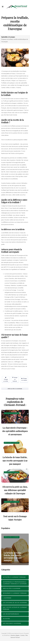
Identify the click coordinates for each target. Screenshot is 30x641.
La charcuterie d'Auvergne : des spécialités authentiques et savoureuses (15, 431)
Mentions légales (15, 635)
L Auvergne (7, 598)
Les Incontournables (11, 614)
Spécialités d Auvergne (15, 388)
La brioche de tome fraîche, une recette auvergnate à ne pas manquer (15, 460)
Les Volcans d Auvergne (12, 623)
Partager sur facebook (15, 379)
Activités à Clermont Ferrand (14, 577)
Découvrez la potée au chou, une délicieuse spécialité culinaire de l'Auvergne (15, 490)
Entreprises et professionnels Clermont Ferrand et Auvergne (15, 583)
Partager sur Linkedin (24, 379)
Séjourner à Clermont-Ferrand (15, 593)
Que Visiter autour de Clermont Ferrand (15, 608)
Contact (22, 635)
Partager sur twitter (5, 380)
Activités (6, 618)
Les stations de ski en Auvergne (15, 602)
